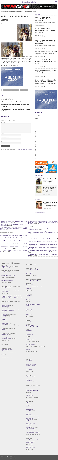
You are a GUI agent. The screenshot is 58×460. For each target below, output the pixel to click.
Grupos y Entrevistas (30, 325)
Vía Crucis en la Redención (49, 178)
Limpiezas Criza (29, 321)
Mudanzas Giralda (29, 334)
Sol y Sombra (4, 320)
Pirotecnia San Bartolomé (31, 376)
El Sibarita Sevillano (6, 325)
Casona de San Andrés (30, 303)
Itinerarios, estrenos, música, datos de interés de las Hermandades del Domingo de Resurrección (45, 41)
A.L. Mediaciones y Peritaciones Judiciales (34, 373)
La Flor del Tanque (29, 418)
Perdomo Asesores (6, 291)
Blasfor (3, 284)
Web (2, 141)
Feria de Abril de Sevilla (30, 292)
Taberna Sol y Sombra (30, 423)
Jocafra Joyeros (29, 266)
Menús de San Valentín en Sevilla (32, 432)
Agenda (6, 456)
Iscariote (3, 329)
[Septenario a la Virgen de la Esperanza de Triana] (39, 192)
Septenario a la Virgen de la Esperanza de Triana (49, 188)
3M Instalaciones (29, 284)
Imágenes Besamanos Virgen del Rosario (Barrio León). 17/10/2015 (15, 105)
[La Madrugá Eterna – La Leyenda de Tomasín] (38, 208)
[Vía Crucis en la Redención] (39, 184)
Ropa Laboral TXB (29, 436)
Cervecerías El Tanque (6, 309)
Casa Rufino (4, 307)
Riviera (3, 330)
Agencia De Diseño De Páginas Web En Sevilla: (39, 238)
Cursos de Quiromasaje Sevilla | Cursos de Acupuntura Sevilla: (13, 231)
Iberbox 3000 (28, 288)
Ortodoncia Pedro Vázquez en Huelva (9, 352)
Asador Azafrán (29, 404)
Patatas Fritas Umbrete (30, 365)
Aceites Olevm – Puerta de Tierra (8, 275)
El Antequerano (29, 451)
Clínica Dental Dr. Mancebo (7, 349)
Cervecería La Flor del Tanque (8, 310)
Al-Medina (28, 402)
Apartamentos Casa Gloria (7, 279)
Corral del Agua (29, 411)
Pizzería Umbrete (29, 381)
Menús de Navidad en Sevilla (32, 431)
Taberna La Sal (5, 322)
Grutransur (28, 299)
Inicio (2, 456)
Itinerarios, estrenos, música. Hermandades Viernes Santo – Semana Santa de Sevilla (45, 30)
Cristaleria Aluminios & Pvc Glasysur (33, 277)
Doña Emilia (4, 313)
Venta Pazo (4, 324)
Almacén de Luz (29, 309)
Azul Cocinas (4, 355)
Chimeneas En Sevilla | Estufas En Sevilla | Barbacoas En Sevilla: (42, 225)
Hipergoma (28, 349)
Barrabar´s (4, 302)
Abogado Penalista (5, 266)
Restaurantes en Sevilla (30, 429)
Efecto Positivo (29, 360)
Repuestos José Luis (30, 386)
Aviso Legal (12, 456)
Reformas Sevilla (29, 395)
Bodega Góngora (5, 306)
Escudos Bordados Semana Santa (33, 343)
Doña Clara (4, 311)
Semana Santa (5, 23)
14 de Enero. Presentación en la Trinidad (11, 102)
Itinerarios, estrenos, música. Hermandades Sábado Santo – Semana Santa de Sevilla (45, 18)
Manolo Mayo (4, 316)
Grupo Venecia (5, 334)
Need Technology (29, 314)
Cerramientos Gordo (6, 342)
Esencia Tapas (5, 314)
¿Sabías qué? (37, 199)
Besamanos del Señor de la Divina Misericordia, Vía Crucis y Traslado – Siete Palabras (45, 61)
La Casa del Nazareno (6, 287)
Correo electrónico (5, 137)
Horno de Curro (5, 335)
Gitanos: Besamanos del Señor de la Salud (46, 52)
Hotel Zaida (28, 305)
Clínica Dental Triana (6, 350)
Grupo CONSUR (29, 394)
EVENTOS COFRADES (39, 175)
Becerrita (3, 304)
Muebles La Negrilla (30, 339)
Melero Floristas (29, 295)
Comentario (3, 122)
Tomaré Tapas (5, 323)
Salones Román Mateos (6, 338)
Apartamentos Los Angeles (7, 280)
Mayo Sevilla (4, 318)
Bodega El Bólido (5, 305)
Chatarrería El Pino (5, 345)
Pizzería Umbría (29, 383)
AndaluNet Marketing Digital (32, 269)
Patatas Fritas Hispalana (31, 364)
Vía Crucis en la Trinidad (7, 99)
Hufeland (3, 271)
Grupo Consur (29, 273)
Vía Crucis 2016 (23, 90)
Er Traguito (4, 315)
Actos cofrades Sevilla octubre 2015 (11, 90)
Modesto (3, 319)
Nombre (2, 133)
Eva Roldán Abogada (6, 267)
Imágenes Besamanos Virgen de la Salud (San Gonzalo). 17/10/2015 (15, 110)
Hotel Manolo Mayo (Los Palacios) (33, 304)
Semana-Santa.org (30, 442)
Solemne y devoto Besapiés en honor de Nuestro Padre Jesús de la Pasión (45, 71)
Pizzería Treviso (29, 380)
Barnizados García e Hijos (7, 357)
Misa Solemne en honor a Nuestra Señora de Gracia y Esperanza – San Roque (18, 11)
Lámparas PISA (29, 310)
